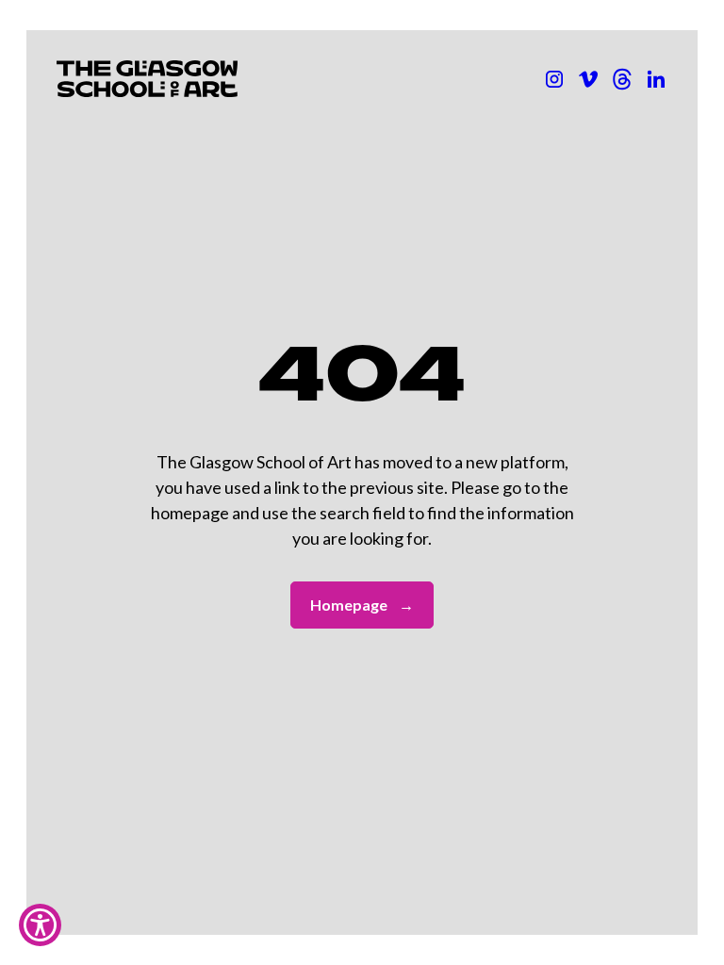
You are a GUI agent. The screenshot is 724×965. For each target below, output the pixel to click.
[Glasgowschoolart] (554, 79)
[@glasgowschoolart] (622, 79)
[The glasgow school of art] (656, 79)
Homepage (362, 604)
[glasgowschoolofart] (588, 79)
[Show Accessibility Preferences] (40, 925)
